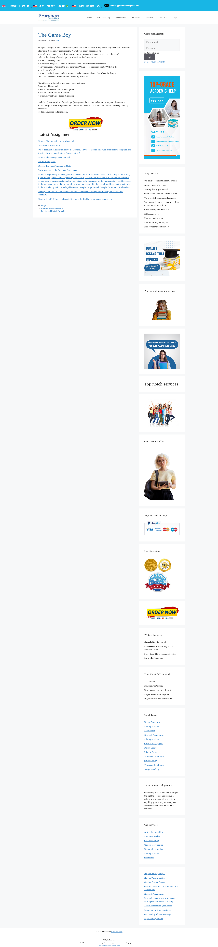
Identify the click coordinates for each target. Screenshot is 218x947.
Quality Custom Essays (154, 882)
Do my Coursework (153, 722)
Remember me (152, 53)
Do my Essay (120, 18)
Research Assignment (154, 735)
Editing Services (151, 726)
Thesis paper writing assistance (158, 906)
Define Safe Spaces (47, 161)
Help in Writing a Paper (154, 873)
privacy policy (150, 760)
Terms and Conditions (154, 756)
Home (89, 18)
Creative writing (151, 840)
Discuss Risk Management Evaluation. (55, 157)
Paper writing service (153, 918)
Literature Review (152, 836)
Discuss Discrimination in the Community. (57, 141)
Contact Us (149, 18)
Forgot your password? (154, 62)
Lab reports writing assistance (157, 910)
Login (174, 18)
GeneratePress (116, 932)
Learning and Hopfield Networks (53, 211)
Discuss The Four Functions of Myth (54, 166)
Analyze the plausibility (49, 145)
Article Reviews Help (153, 832)
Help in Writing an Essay (155, 878)
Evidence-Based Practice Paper (52, 208)
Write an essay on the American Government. (58, 170)
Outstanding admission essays (157, 914)
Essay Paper (149, 730)
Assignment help (103, 18)
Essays (43, 206)
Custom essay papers (153, 743)
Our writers (135, 18)
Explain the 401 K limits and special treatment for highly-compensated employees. (75, 199)
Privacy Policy (150, 752)
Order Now (163, 18)
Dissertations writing (153, 849)
